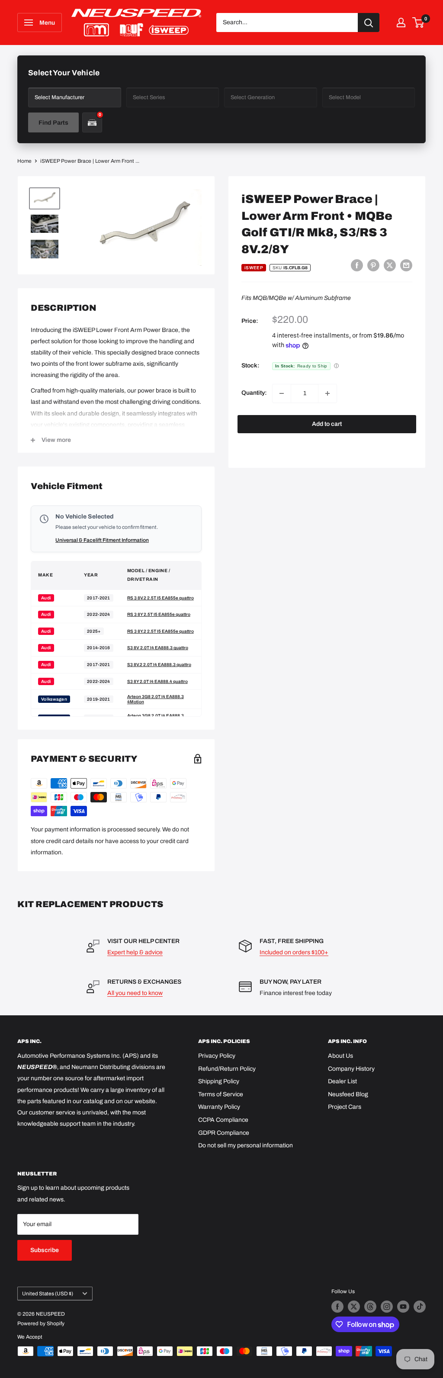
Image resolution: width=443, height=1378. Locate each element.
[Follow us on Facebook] (337, 1307)
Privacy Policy (216, 1056)
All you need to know (135, 993)
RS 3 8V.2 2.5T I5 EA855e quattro (160, 598)
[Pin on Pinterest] (373, 265)
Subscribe (44, 1250)
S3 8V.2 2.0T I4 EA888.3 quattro (159, 664)
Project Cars (344, 1107)
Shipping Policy (218, 1081)
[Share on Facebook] (357, 265)
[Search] (368, 22)
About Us (340, 1056)
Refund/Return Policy (227, 1069)
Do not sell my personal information (245, 1145)
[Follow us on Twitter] (354, 1307)
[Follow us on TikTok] (420, 1307)
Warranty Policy (219, 1107)
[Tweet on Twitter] (390, 265)
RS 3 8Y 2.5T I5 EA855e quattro (158, 614)
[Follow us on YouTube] (403, 1307)
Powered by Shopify (40, 1323)
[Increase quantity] (327, 393)
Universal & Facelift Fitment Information (102, 540)
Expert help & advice (135, 952)
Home (24, 161)
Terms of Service (220, 1094)
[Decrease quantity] (282, 393)
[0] (418, 22)
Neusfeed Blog (348, 1094)
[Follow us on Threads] (370, 1307)
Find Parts (53, 122)
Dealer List (342, 1081)
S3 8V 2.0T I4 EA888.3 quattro (157, 647)
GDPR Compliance (223, 1133)
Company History (351, 1069)
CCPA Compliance (223, 1120)
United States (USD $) (47, 1293)
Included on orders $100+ (294, 952)
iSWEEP (253, 267)
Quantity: (254, 393)
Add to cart (327, 424)
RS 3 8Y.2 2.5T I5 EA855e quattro (160, 631)
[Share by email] (406, 265)
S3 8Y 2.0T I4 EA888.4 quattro (157, 681)
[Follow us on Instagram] (387, 1307)
